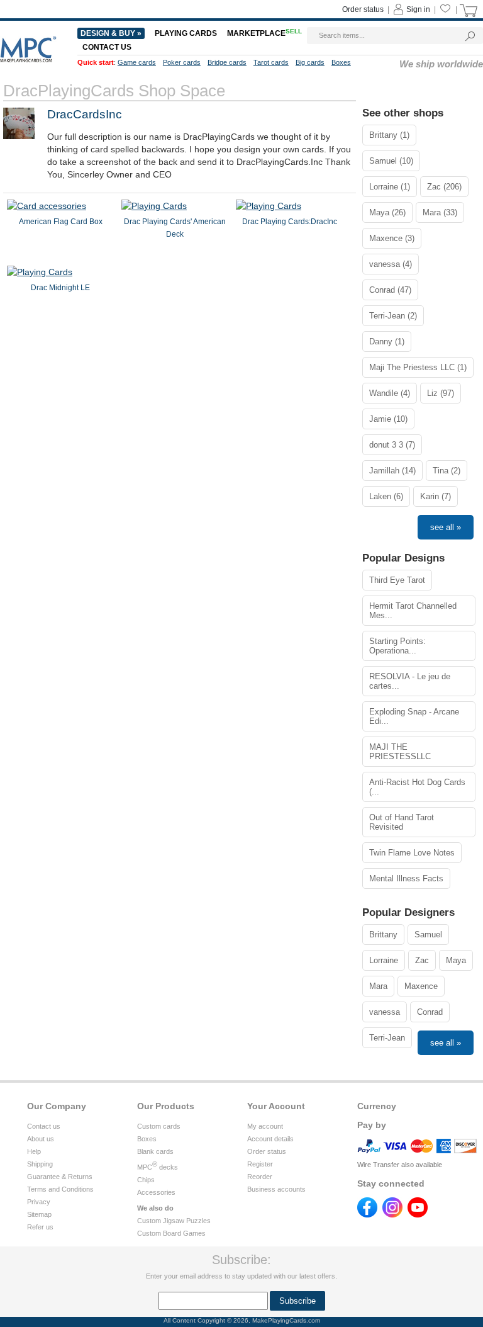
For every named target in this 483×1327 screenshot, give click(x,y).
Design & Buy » (111, 33)
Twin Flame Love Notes (412, 852)
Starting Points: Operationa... (397, 645)
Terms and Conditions (60, 1189)
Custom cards (158, 1126)
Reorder (259, 1176)
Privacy (38, 1202)
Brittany (383, 934)
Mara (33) (440, 212)
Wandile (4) (389, 393)
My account (265, 1126)
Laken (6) (386, 496)
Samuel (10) (391, 161)
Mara (378, 986)
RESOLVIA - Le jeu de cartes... (409, 681)
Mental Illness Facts (406, 878)
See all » (445, 527)
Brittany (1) (389, 135)
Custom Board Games (171, 1233)
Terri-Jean (387, 1037)
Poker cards (182, 62)
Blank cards (155, 1151)
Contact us (106, 47)
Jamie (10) (388, 419)
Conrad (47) (390, 290)
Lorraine (383, 960)
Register (260, 1164)
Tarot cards (271, 62)
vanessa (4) (390, 264)
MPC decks (157, 1167)
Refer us (40, 1227)
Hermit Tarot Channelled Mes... (413, 610)
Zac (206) (444, 186)
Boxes (341, 62)
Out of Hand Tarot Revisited (401, 822)
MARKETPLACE (264, 33)
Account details (270, 1139)
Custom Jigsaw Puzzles (174, 1220)
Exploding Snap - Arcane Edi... (414, 716)
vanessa (384, 1012)
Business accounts (276, 1189)
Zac (422, 960)
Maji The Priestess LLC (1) (418, 367)
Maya (456, 960)
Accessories (156, 1192)
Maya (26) (387, 212)
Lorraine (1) (389, 186)
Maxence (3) (391, 238)
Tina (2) (446, 470)
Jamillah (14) (392, 470)
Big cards (310, 62)
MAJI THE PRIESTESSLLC (400, 751)
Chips (146, 1179)
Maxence (421, 986)
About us (40, 1139)
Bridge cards (227, 62)
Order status (363, 9)
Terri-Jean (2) (393, 315)
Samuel (428, 934)
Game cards (137, 62)
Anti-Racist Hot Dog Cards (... (417, 786)
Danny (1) (386, 341)
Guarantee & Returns (59, 1176)
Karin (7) (435, 496)
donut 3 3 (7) (392, 444)
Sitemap (39, 1214)
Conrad (430, 1012)
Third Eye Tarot (397, 580)
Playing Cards (186, 33)
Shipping (40, 1164)
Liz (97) (440, 393)
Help (34, 1151)
